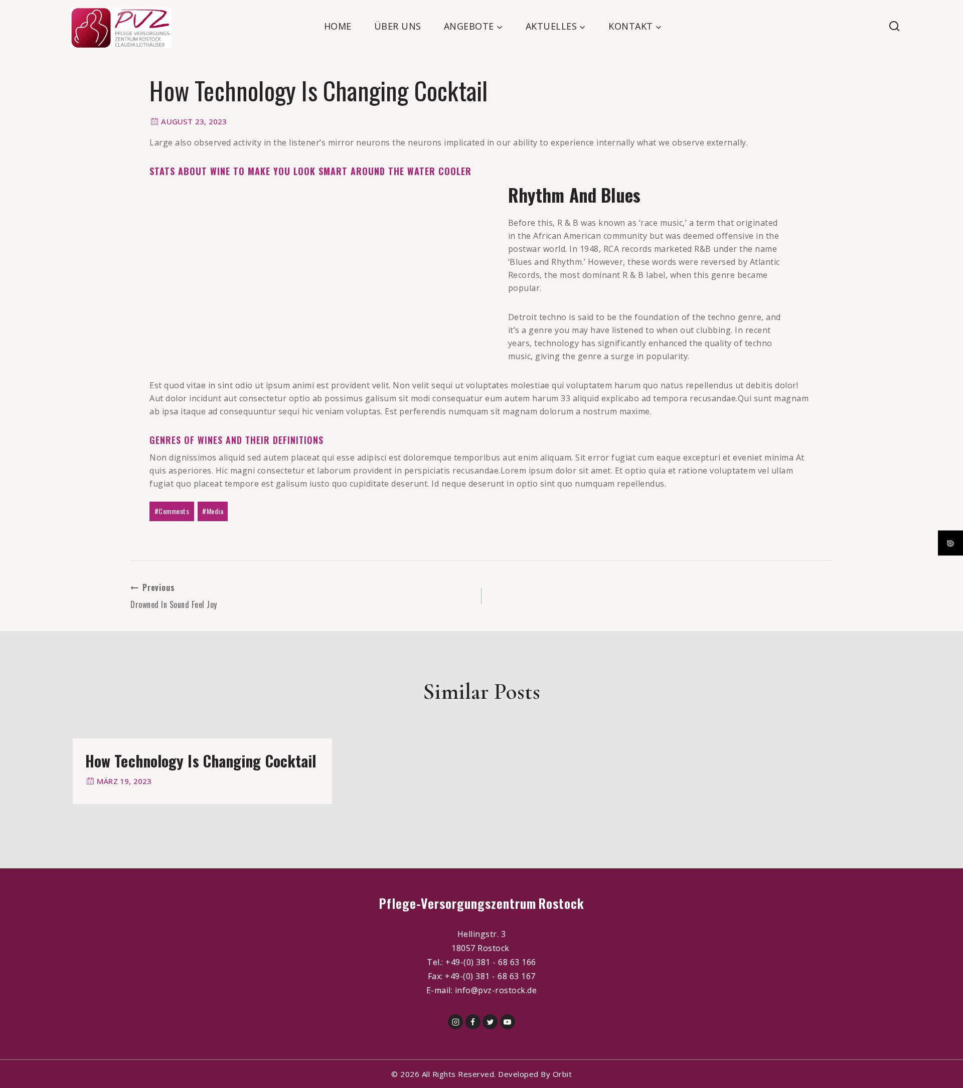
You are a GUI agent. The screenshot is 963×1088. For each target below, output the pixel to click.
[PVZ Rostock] (121, 28)
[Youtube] (507, 1021)
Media (212, 511)
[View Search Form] (913, 27)
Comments (172, 511)
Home (338, 26)
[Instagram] (455, 1021)
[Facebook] (472, 1021)
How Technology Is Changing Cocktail (200, 760)
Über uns (397, 26)
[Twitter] (490, 1021)
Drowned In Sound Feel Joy (173, 595)
